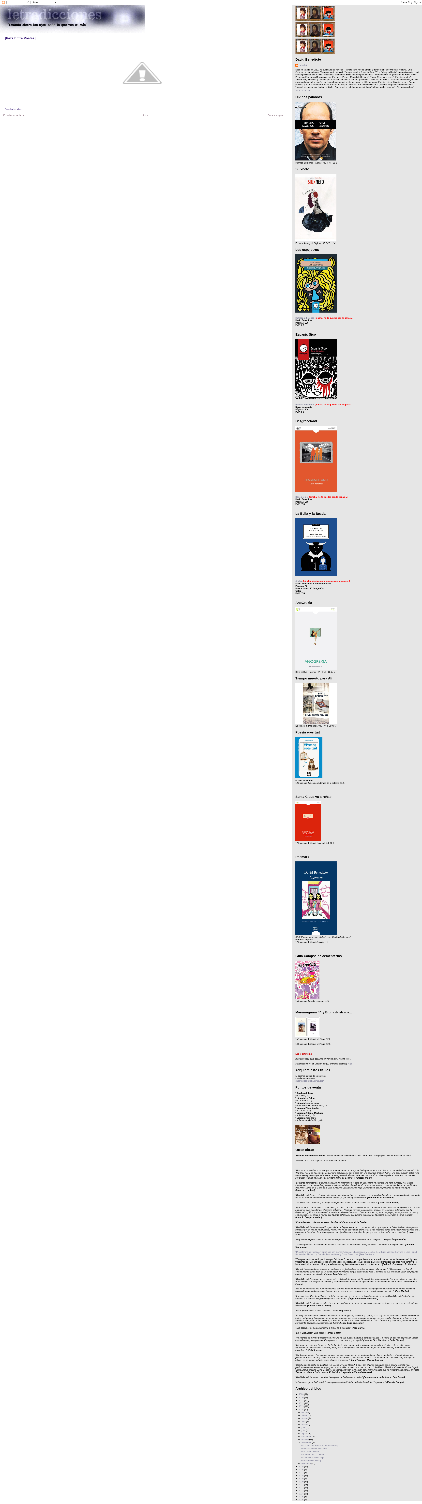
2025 (301, 1496)
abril (303, 1421)
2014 (301, 1409)
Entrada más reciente (13, 115)
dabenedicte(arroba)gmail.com (309, 1081)
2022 (301, 1487)
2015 (301, 1466)
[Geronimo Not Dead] (311, 1460)
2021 (301, 1484)
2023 (301, 1490)
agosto (305, 1433)
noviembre (306, 1442)
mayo (304, 1424)
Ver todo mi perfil (303, 90)
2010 (301, 1397)
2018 (301, 1475)
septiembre (307, 1436)
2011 (301, 1400)
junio (304, 1427)
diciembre (306, 1463)
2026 (301, 1499)
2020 (301, 1481)
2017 (301, 1472)
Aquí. (350, 1063)
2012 (301, 1403)
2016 (301, 1469)
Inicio (145, 115)
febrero (305, 1415)
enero (304, 1412)
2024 (301, 1493)
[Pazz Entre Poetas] (20, 38)
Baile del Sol (301, 497)
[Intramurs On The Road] (312, 1454)
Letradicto (303, 65)
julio (303, 1430)
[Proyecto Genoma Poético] (314, 1448)
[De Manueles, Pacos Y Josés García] (319, 1445)
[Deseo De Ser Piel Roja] (313, 1457)
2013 (301, 1406)
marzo (304, 1418)
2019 (301, 1478)
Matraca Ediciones (304, 318)
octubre (305, 1439)
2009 (301, 1394)
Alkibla (298, 581)
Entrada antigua (275, 115)
